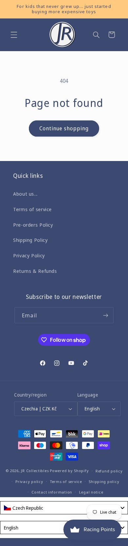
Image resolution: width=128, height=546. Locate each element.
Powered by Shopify (69, 470)
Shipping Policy (30, 240)
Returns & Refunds (35, 271)
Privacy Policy (29, 255)
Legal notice (91, 492)
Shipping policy (104, 481)
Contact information (52, 492)
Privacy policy (29, 481)
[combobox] (64, 507)
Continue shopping (64, 128)
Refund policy (109, 470)
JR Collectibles (35, 470)
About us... (25, 193)
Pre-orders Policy (33, 224)
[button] (13, 34)
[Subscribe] (105, 315)
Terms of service (32, 209)
